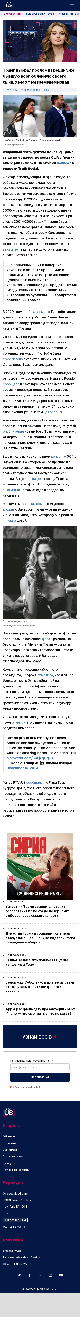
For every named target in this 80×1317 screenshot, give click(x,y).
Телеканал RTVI (15, 1219)
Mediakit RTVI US (14, 1227)
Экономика (10, 1149)
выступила (11, 490)
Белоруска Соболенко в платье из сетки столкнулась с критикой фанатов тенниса (40, 987)
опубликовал (13, 431)
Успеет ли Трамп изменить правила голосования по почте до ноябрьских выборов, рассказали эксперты (37, 911)
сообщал (33, 782)
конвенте (58, 456)
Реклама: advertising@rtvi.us (22, 1257)
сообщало (11, 384)
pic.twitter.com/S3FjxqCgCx (30, 758)
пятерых (9, 520)
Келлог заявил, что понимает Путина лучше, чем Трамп (37, 962)
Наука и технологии (16, 1169)
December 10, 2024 (22, 768)
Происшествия (13, 1156)
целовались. (54, 412)
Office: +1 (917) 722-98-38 (20, 1264)
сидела (38, 479)
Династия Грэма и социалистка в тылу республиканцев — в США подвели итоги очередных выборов (40, 938)
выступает (11, 249)
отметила (45, 675)
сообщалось (33, 312)
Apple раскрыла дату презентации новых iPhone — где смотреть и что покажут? (40, 1011)
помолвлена (13, 359)
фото (46, 639)
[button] (72, 5)
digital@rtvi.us (12, 1250)
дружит (9, 509)
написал (64, 163)
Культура (9, 1163)
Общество (10, 1136)
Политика (11, 90)
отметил (19, 722)
